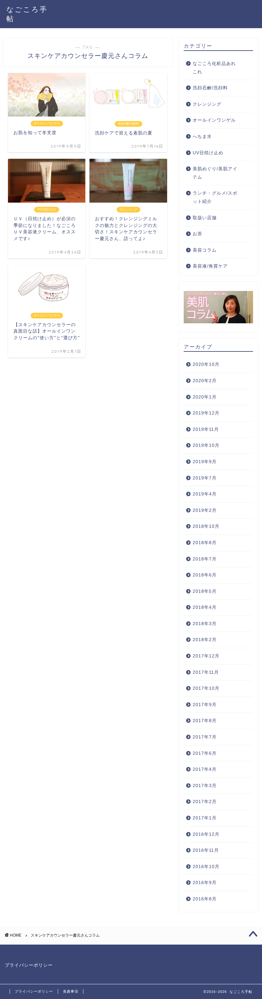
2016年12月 (206, 834)
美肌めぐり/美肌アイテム (215, 173)
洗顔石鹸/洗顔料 (210, 87)
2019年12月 (206, 413)
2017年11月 (206, 672)
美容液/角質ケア (210, 266)
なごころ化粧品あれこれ (214, 67)
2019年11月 (206, 429)
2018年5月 (205, 591)
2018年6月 (205, 575)
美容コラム (205, 250)
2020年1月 (205, 397)
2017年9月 (205, 704)
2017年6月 (205, 753)
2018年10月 (206, 526)
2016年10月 (206, 866)
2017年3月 (205, 785)
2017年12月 (206, 656)
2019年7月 (205, 478)
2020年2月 (205, 380)
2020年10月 (206, 364)
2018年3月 (205, 623)
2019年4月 (205, 494)
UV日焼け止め (208, 152)
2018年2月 (205, 639)
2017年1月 (205, 818)
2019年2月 (205, 510)
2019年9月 (205, 461)
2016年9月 (205, 882)
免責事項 (70, 991)
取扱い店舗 (205, 217)
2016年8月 (205, 899)
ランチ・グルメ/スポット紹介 (215, 197)
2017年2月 (205, 801)
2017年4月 (205, 769)
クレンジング (207, 104)
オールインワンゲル (214, 120)
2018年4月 (205, 607)
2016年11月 (206, 850)
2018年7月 (205, 559)
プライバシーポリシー (29, 965)
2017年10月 (206, 688)
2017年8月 (205, 720)
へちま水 (202, 136)
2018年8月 (205, 542)
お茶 (197, 233)
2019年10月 (206, 445)
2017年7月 (205, 737)
